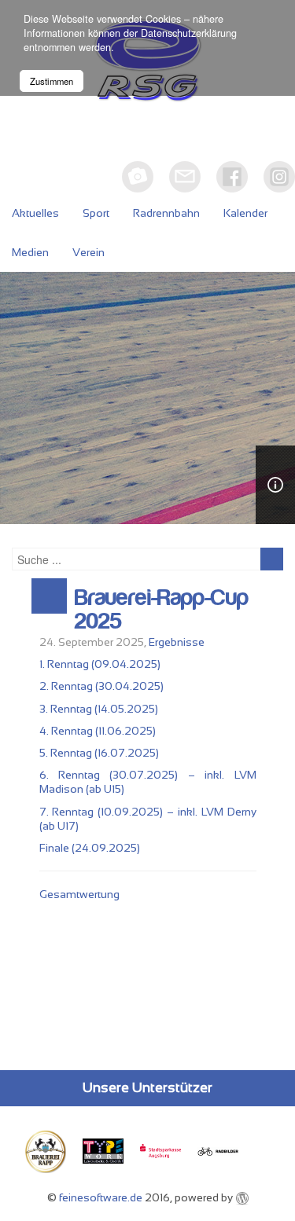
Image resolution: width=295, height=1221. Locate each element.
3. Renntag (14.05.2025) (98, 708)
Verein (88, 252)
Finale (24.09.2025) (89, 848)
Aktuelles (35, 213)
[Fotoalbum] (137, 176)
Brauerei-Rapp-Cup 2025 (162, 609)
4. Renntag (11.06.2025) (97, 730)
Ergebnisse (177, 642)
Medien (30, 252)
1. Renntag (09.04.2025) (99, 664)
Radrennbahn (166, 213)
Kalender (245, 213)
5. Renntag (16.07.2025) (99, 752)
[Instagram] (279, 176)
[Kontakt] (185, 176)
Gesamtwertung (79, 894)
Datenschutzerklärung (189, 33)
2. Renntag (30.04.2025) (101, 686)
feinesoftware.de (100, 1197)
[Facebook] (232, 176)
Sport (96, 213)
